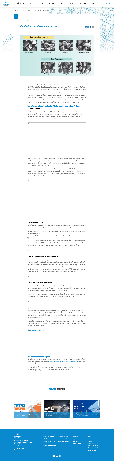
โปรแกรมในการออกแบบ (71, 361)
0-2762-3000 (20, 449)
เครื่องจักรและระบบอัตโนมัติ (49, 445)
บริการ (41, 3)
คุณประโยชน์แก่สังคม (77, 443)
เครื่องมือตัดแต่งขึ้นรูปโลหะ (49, 436)
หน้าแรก (16, 10)
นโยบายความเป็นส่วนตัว (93, 448)
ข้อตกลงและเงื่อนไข (92, 450)
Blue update (23, 10)
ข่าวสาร (72, 3)
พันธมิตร (75, 441)
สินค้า (31, 3)
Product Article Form (93, 445)
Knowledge (30, 10)
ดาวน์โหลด (52, 3)
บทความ (61, 3)
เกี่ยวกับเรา (20, 3)
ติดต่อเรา (93, 3)
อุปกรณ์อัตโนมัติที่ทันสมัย (56, 361)
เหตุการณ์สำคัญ (76, 439)
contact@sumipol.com (19, 445)
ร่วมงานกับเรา (82, 3)
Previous (13, 408)
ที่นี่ (38, 323)
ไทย (109, 3)
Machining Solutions (63, 436)
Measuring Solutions (63, 439)
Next (101, 408)
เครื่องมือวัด (46, 439)
